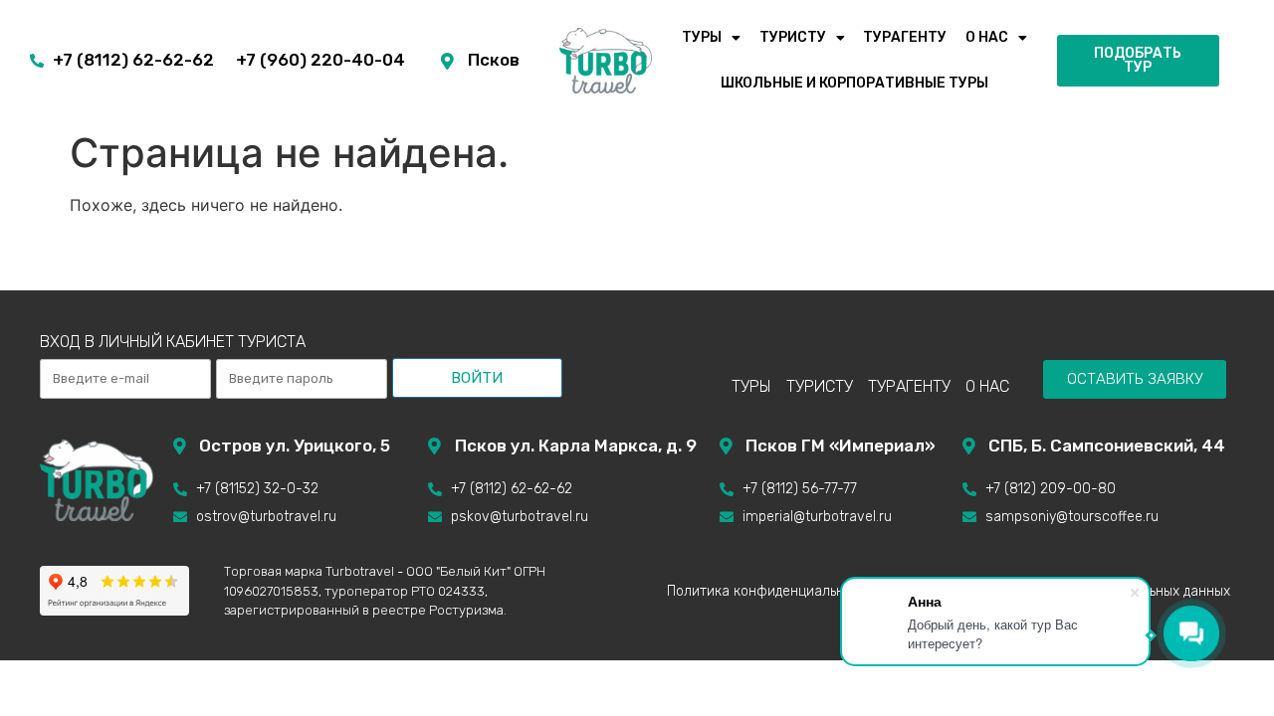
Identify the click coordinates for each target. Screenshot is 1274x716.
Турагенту (905, 37)
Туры (702, 37)
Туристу (792, 37)
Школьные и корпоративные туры (854, 83)
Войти (477, 378)
